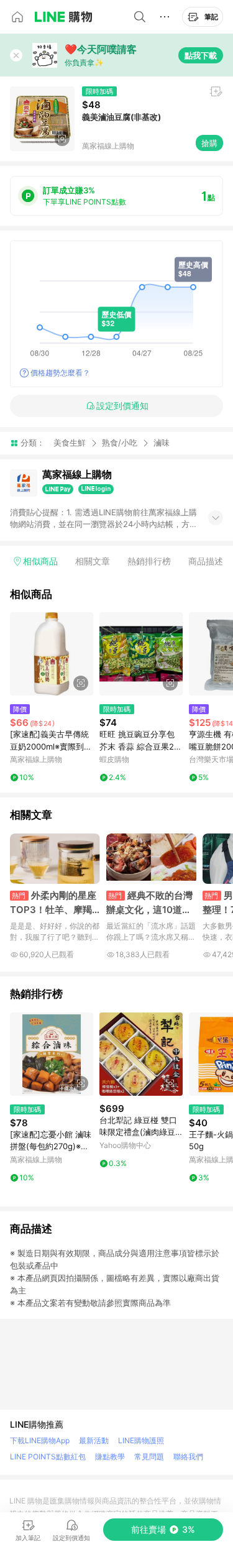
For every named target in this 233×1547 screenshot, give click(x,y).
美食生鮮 (69, 443)
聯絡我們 (188, 1456)
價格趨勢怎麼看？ (60, 372)
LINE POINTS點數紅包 (48, 1456)
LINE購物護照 (141, 1440)
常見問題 (149, 1456)
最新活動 (94, 1440)
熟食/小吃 (119, 443)
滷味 (161, 443)
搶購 (209, 143)
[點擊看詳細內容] (51, 653)
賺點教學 (110, 1456)
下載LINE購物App (40, 1440)
